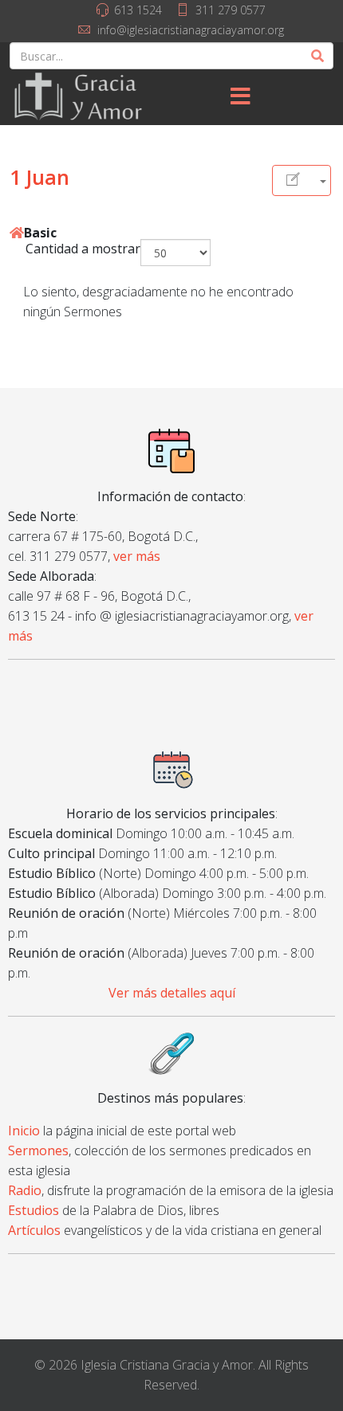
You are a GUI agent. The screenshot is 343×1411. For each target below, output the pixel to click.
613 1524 (138, 10)
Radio (24, 1190)
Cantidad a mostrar (83, 248)
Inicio (24, 1130)
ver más (136, 556)
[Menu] (240, 97)
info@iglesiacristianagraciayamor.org (190, 29)
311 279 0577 (230, 10)
